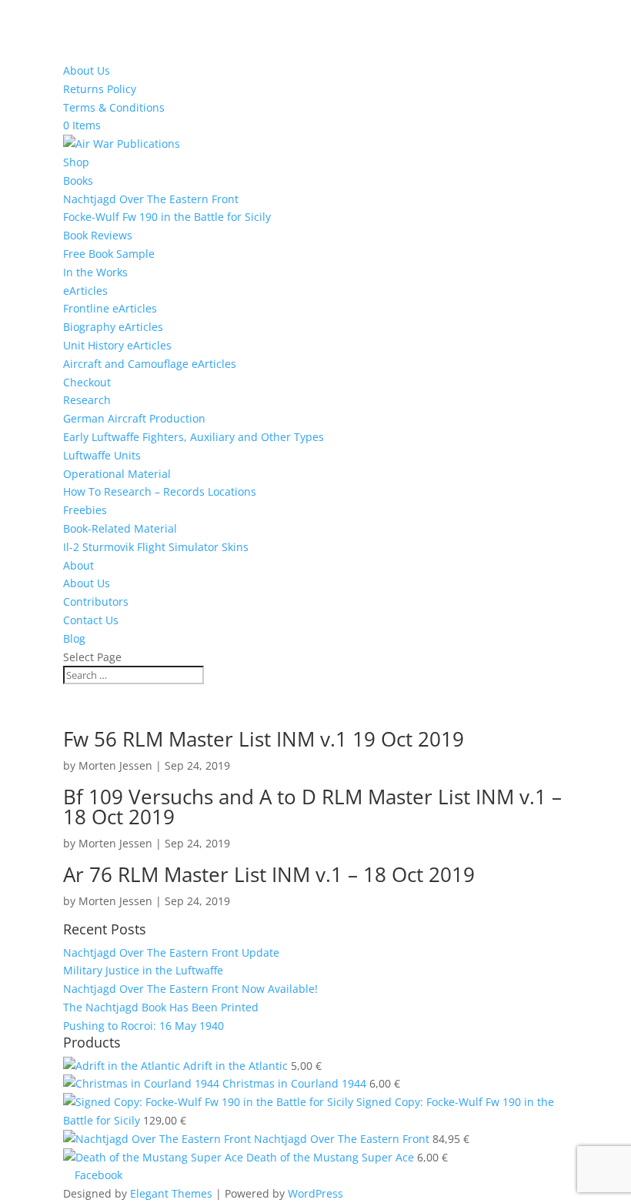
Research (87, 400)
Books (78, 180)
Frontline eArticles (110, 308)
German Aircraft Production (134, 418)
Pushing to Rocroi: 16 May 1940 (143, 1025)
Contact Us (91, 620)
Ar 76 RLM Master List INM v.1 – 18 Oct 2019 (269, 874)
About (78, 565)
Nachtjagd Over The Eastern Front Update (171, 952)
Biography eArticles (113, 326)
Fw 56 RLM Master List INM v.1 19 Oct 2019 (263, 739)
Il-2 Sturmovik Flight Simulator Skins (156, 547)
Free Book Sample (109, 253)
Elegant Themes (171, 1193)
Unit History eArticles (117, 345)
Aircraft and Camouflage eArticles (149, 363)
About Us (86, 70)
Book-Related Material (120, 528)
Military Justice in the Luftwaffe (143, 970)
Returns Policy (99, 89)
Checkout (87, 382)
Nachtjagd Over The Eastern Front (151, 199)
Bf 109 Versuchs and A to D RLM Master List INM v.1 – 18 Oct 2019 (312, 806)
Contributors (96, 601)
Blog (74, 638)
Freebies (85, 510)
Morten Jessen (115, 765)
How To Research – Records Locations (159, 491)
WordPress (315, 1193)
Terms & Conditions (114, 107)
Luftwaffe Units (102, 455)
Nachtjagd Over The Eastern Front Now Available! (190, 988)
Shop (76, 162)
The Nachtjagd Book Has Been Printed (161, 1007)
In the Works (95, 272)
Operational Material (117, 473)
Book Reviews (97, 235)
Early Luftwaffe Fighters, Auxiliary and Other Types (193, 436)
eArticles (85, 290)
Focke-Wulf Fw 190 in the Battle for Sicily (167, 216)
